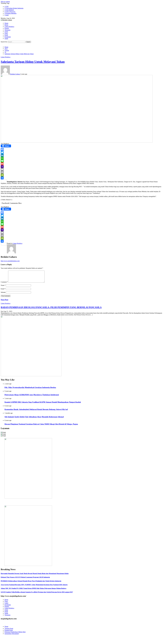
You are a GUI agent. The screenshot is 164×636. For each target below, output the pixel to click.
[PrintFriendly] (82, 175)
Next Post (4, 300)
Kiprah (7, 606)
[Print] (82, 172)
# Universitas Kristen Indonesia (14, 8)
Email (3, 289)
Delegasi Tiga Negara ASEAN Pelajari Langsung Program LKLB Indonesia (25, 577)
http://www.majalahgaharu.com (10, 261)
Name (3, 285)
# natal (7, 15)
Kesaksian (8, 605)
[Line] (82, 160)
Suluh (6, 613)
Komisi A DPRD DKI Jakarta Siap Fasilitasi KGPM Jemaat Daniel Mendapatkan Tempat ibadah (43, 402)
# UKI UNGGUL (10, 11)
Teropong (7, 615)
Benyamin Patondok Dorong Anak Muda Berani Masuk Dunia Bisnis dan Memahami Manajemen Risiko (35, 573)
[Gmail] (82, 163)
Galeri (6, 603)
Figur (6, 601)
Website (3, 292)
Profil (6, 611)
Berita (6, 599)
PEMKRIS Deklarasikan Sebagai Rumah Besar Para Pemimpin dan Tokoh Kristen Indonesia (31, 581)
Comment (4, 282)
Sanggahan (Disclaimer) (12, 633)
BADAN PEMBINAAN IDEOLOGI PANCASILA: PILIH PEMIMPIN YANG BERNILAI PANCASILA (51, 307)
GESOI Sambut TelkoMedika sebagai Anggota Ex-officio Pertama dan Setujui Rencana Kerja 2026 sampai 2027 (37, 592)
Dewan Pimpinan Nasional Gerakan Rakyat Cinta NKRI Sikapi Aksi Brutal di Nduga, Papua (41, 424)
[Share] (82, 178)
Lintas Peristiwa (5, 57)
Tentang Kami (9, 628)
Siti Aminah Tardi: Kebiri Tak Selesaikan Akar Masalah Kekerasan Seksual (34, 417)
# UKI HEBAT (9, 10)
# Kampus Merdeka (10, 13)
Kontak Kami (9, 630)
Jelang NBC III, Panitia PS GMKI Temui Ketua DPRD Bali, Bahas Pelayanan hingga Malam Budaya (33, 588)
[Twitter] (82, 152)
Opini (6, 610)
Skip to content (5, 1)
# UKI (6, 6)
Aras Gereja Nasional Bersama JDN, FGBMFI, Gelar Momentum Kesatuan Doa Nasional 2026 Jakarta (34, 584)
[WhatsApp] (82, 158)
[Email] (82, 169)
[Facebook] (82, 149)
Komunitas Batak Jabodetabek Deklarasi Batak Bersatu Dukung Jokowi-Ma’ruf (36, 409)
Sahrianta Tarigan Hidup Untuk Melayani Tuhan (33, 61)
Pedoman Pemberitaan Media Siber (15, 632)
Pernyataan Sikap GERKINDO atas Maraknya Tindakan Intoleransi (32, 395)
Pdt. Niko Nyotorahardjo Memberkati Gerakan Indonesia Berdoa (30, 387)
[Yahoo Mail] (82, 166)
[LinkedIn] (82, 155)
